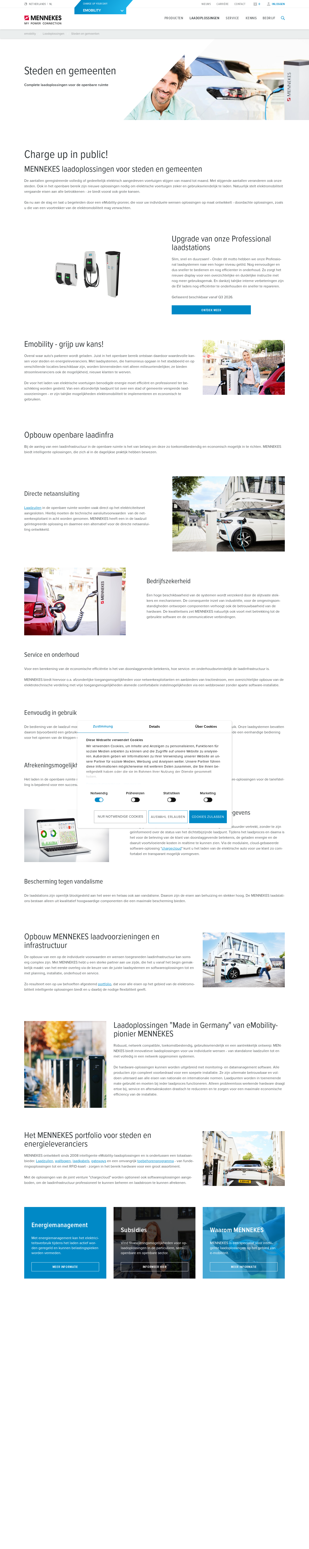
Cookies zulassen (208, 817)
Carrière (222, 4)
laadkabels (81, 1161)
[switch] (135, 799)
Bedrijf (269, 18)
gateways (98, 1161)
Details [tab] (154, 726)
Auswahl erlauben (168, 817)
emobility (30, 33)
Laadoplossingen (204, 18)
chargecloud (171, 848)
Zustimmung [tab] (103, 726)
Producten (173, 18)
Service (232, 18)
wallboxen (63, 1161)
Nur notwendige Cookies (120, 816)
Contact (240, 4)
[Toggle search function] (283, 18)
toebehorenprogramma (155, 1161)
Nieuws (206, 4)
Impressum (132, 784)
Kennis (251, 18)
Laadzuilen (32, 508)
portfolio (104, 984)
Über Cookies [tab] (206, 726)
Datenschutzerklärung (103, 784)
